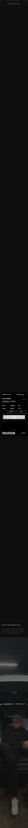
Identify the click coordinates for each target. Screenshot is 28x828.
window (11, 411)
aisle (21, 411)
